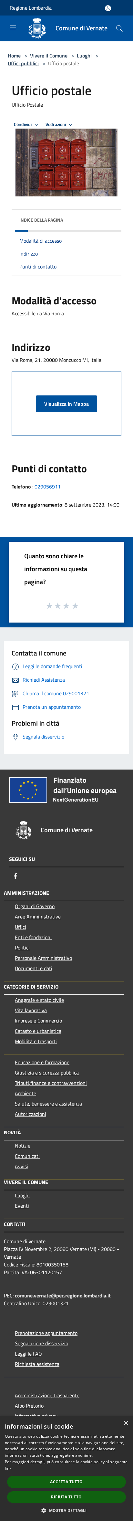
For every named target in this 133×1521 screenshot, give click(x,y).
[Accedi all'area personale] (108, 8)
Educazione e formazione (42, 1062)
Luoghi (84, 55)
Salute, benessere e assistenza (48, 1103)
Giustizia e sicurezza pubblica (47, 1072)
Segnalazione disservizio (41, 1343)
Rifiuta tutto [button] (66, 1497)
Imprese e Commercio (38, 1020)
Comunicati (27, 1156)
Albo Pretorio (29, 1406)
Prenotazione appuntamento (46, 1333)
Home (14, 55)
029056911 (48, 486)
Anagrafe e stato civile (39, 1000)
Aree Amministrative (38, 916)
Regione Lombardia (31, 8)
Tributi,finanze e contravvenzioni (51, 1083)
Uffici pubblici (23, 63)
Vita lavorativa (31, 1010)
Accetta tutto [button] (66, 1481)
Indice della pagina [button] (41, 219)
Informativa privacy (36, 1416)
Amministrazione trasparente (47, 1395)
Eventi (22, 1206)
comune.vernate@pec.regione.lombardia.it (63, 1295)
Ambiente (25, 1093)
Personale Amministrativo (43, 958)
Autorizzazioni (30, 1114)
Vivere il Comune (49, 55)
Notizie (22, 1145)
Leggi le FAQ (28, 1354)
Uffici (20, 927)
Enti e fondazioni (33, 937)
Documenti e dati (33, 968)
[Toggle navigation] (13, 28)
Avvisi (21, 1166)
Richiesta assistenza (37, 1364)
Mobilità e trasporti (36, 1041)
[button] (66, 1510)
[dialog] (66, 1468)
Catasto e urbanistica (38, 1031)
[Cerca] (119, 28)
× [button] (125, 1423)
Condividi (23, 124)
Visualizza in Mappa (66, 404)
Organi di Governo (35, 906)
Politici (22, 947)
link (8, 1468)
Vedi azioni (56, 124)
